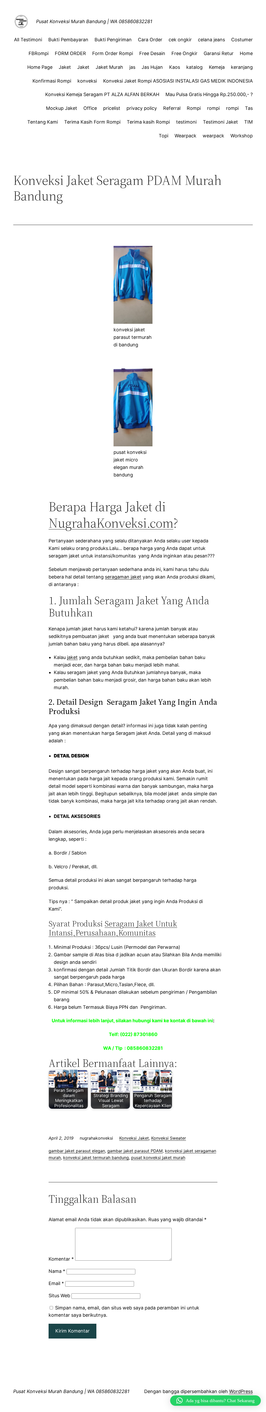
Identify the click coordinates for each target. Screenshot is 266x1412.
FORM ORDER (70, 53)
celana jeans (211, 39)
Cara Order (150, 39)
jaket (72, 657)
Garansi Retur (219, 53)
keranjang (242, 67)
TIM (248, 122)
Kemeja (217, 67)
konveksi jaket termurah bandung (96, 1157)
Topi (163, 135)
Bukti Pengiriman (113, 39)
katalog (194, 67)
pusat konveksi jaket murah (158, 1157)
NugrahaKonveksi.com (111, 523)
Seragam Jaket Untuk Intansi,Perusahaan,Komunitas (113, 928)
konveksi (87, 81)
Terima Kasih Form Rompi (92, 122)
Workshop (241, 135)
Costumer (242, 39)
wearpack (213, 135)
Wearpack (185, 135)
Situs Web (59, 1295)
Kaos (174, 67)
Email (56, 1283)
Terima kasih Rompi (148, 122)
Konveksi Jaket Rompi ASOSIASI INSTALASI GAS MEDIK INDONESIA (178, 81)
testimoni (186, 122)
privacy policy (142, 108)
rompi (213, 108)
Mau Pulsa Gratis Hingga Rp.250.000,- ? (209, 94)
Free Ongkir (184, 53)
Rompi (194, 108)
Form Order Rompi (112, 53)
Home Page (39, 67)
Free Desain (152, 53)
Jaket (65, 67)
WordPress (241, 1391)
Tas (249, 108)
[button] (215, 1400)
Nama (57, 1271)
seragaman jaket (123, 577)
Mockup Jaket (61, 108)
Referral (172, 108)
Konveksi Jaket (134, 1138)
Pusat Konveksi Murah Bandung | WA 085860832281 (94, 21)
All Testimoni (28, 39)
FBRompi (39, 53)
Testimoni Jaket (220, 122)
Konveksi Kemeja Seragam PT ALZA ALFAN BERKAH (102, 94)
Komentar (61, 1259)
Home (246, 53)
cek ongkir (180, 39)
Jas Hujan (152, 67)
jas (132, 67)
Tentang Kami (42, 122)
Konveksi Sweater (168, 1138)
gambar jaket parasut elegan (77, 1150)
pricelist (111, 108)
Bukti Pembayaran (68, 39)
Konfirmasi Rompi (51, 81)
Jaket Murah (109, 67)
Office (90, 108)
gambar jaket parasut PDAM (135, 1150)
